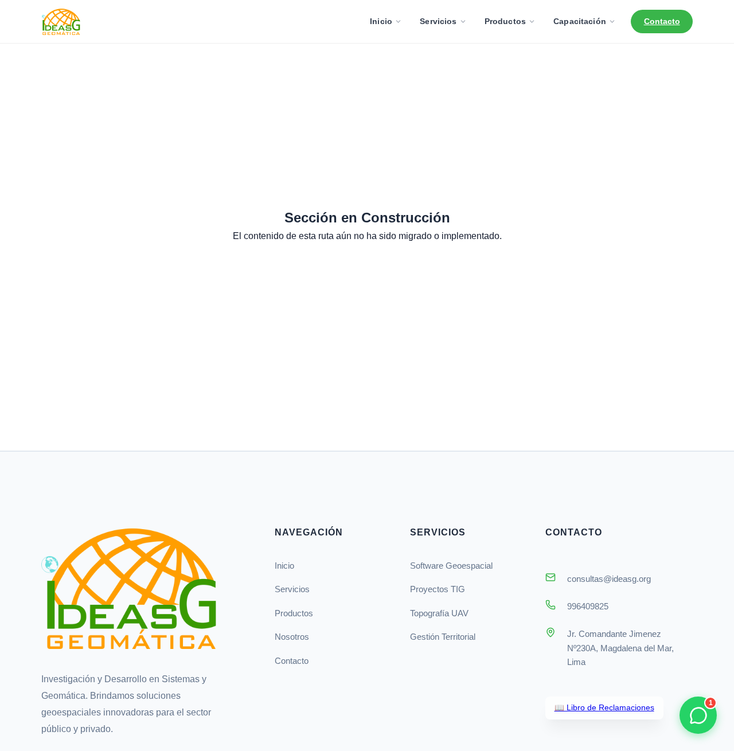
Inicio (381, 21)
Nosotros (292, 637)
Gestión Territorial (442, 637)
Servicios (438, 21)
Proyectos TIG (437, 589)
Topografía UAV (439, 613)
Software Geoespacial (451, 565)
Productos (505, 21)
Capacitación (579, 21)
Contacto (662, 21)
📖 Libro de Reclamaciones (604, 707)
